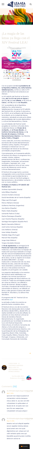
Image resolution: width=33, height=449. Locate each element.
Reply (28, 391)
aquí (11, 299)
